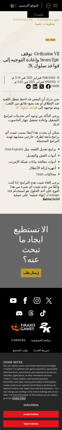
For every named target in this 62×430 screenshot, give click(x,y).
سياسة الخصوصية (41, 340)
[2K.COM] (45, 327)
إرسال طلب (31, 273)
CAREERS (18, 340)
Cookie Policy (19, 398)
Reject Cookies (31, 424)
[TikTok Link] (43, 313)
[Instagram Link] (37, 300)
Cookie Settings (31, 405)
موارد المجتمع (20, 350)
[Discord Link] (19, 313)
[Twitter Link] (49, 300)
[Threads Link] (31, 313)
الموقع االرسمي (28, 5)
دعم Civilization (48, 19)
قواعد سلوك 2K (26, 107)
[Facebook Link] (25, 300)
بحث (39, 14)
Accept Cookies (31, 414)
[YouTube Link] (13, 300)
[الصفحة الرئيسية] (48, 5)
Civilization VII (23, 19)
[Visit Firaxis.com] (22, 327)
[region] (31, 391)
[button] (55, 5)
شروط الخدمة (41, 350)
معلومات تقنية (45, 23)
